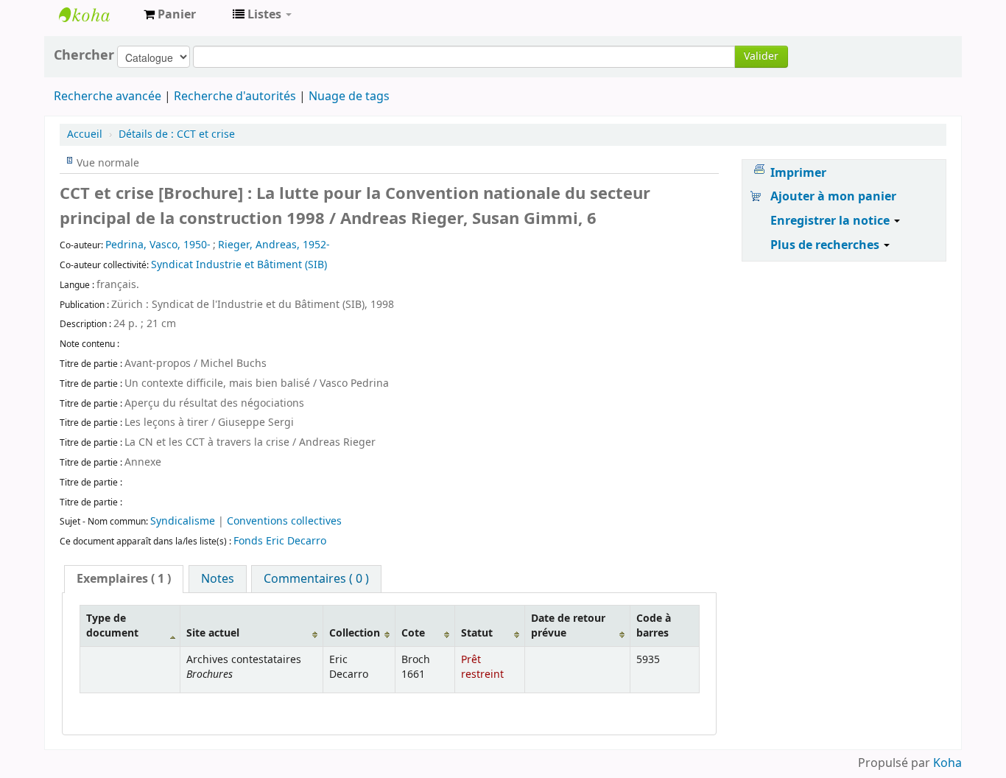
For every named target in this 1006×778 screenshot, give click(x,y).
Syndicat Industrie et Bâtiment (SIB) (239, 265)
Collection (354, 633)
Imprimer (798, 173)
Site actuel (212, 633)
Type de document (112, 625)
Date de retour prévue (568, 625)
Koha (947, 763)
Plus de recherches (826, 245)
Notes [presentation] (217, 579)
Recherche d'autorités (235, 96)
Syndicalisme (184, 521)
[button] (170, 14)
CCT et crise (177, 134)
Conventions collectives (284, 521)
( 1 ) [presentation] (124, 579)
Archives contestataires (96, 14)
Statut (477, 633)
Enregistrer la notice (831, 221)
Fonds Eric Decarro (279, 541)
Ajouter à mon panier (833, 197)
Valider (761, 56)
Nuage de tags (349, 96)
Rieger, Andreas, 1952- (274, 245)
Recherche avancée (107, 96)
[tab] (123, 579)
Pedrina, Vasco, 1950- (158, 245)
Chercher (84, 55)
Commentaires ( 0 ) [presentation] (316, 579)
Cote (413, 633)
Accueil (84, 134)
